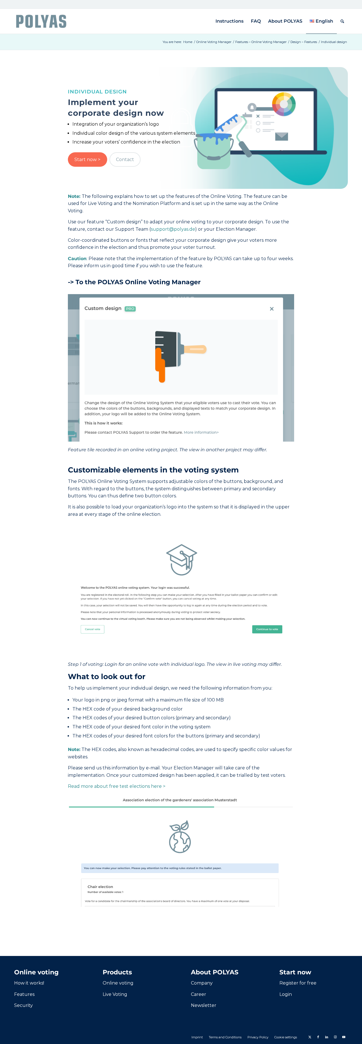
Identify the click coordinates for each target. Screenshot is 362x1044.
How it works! (29, 983)
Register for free (297, 983)
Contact (125, 159)
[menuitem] (229, 21)
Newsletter (203, 1005)
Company (202, 983)
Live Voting (115, 994)
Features (24, 994)
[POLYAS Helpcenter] (41, 21)
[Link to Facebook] (318, 1037)
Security (23, 1005)
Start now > (87, 159)
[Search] (342, 21)
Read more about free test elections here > (116, 786)
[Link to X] (309, 1037)
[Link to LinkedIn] (326, 1037)
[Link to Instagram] (335, 1037)
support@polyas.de (173, 229)
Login (285, 994)
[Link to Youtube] (343, 1037)
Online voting (118, 983)
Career (198, 994)
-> (134, 282)
